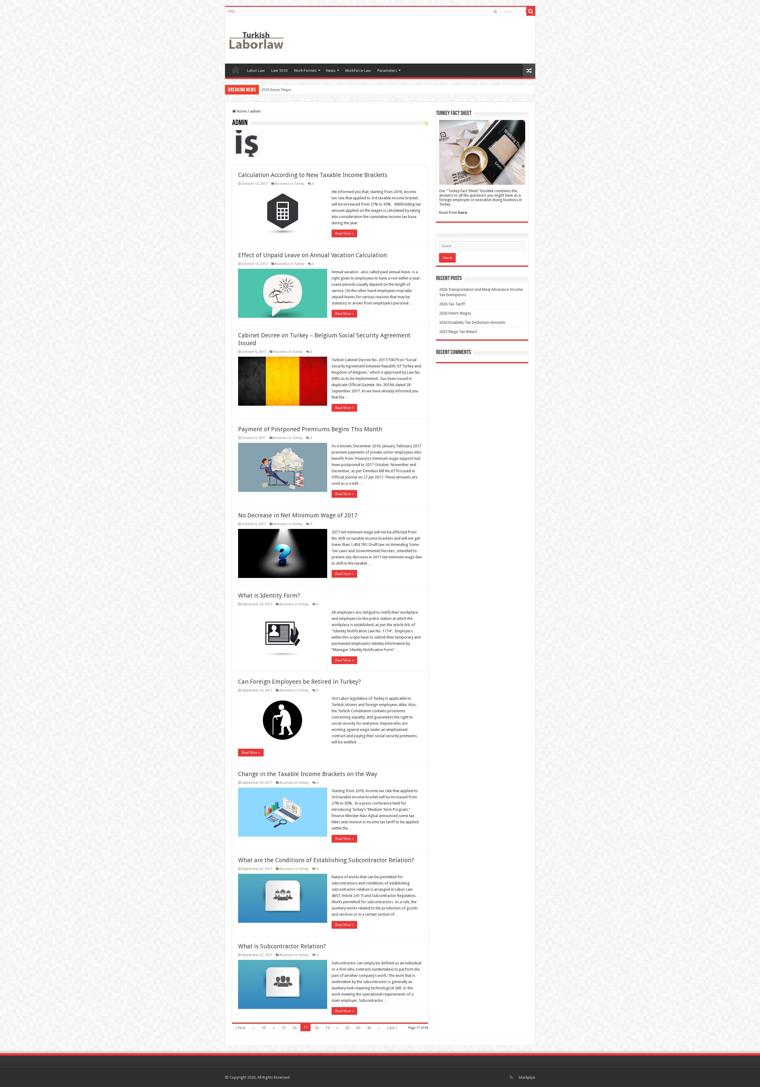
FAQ (231, 11)
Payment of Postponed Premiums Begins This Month (310, 429)
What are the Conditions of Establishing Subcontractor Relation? (326, 860)
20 (347, 1028)
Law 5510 (279, 70)
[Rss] (495, 11)
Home (235, 70)
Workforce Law (358, 70)
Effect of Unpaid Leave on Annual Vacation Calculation (312, 255)
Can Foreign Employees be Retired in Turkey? (299, 681)
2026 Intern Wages (455, 313)
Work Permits (305, 70)
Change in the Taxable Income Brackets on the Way (307, 774)
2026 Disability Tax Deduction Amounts (293, 89)
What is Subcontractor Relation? (282, 946)
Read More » (344, 233)
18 (316, 1028)
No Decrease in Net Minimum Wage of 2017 (297, 515)
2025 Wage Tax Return (458, 331)
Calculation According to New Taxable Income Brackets (312, 174)
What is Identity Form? (269, 595)
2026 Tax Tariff (452, 304)
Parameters (387, 70)
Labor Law (256, 70)
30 (358, 1028)
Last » (392, 1028)
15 (283, 1028)
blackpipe (527, 1077)
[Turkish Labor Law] (256, 38)
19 (327, 1028)
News (330, 70)
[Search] (530, 11)
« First (240, 1028)
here (462, 212)
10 (264, 1028)
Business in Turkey (289, 184)
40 (369, 1028)
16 (294, 1028)
